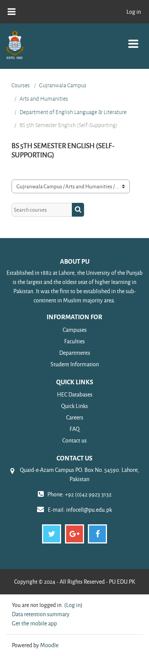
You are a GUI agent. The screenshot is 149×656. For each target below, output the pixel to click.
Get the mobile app (34, 623)
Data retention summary (41, 614)
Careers (74, 417)
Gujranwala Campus (62, 85)
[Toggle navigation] (133, 39)
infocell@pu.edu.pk (89, 510)
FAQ (74, 429)
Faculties (74, 341)
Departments (74, 353)
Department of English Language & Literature (72, 112)
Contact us (74, 440)
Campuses (75, 330)
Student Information (74, 364)
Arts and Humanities (43, 99)
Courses (20, 85)
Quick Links (74, 406)
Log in (133, 12)
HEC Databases (74, 394)
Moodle (49, 645)
